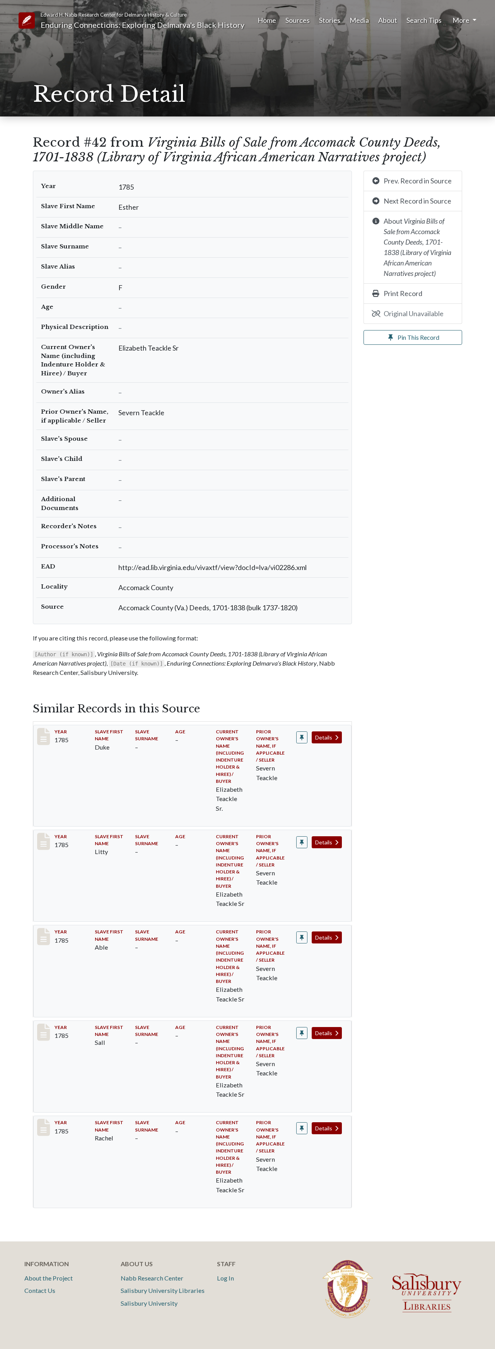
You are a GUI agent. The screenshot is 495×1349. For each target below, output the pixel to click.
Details (324, 737)
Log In (225, 1278)
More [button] (461, 20)
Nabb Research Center (152, 1278)
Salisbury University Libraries (163, 1290)
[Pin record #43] (301, 937)
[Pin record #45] (301, 1128)
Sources (297, 20)
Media (359, 20)
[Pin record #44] (301, 1033)
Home (267, 20)
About (387, 20)
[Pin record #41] (301, 842)
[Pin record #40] (301, 737)
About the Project (48, 1278)
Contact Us (39, 1290)
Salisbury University (149, 1303)
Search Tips (424, 20)
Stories (329, 20)
